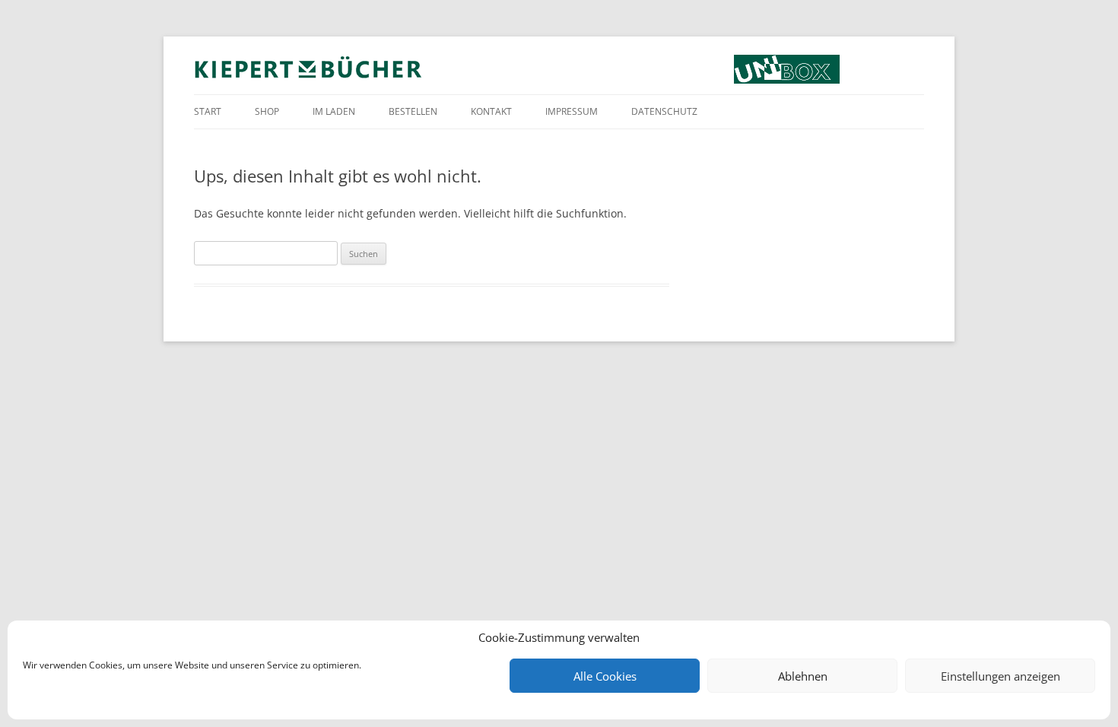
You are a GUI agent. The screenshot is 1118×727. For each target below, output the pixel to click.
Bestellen (413, 111)
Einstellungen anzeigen (1000, 676)
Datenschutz (664, 111)
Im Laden (334, 111)
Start (207, 111)
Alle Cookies (605, 676)
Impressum (571, 111)
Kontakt (491, 111)
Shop (267, 111)
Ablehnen (802, 676)
